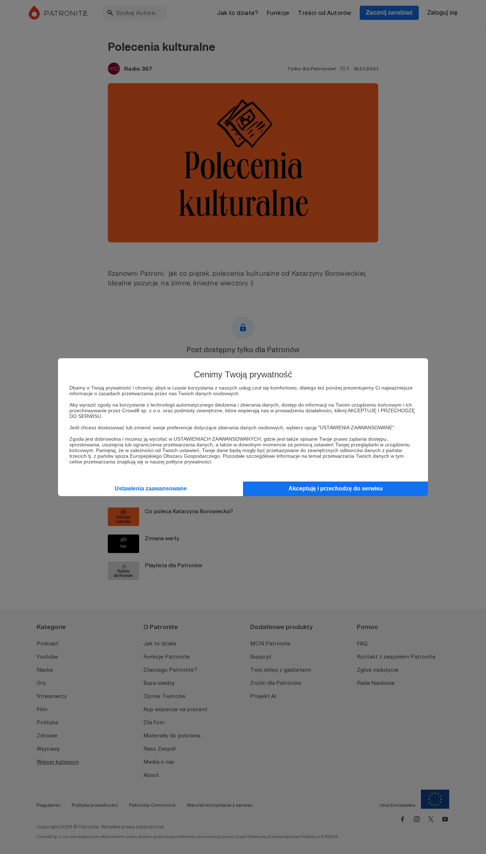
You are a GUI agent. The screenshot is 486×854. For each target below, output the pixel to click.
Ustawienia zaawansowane (151, 488)
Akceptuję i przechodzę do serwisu (336, 488)
